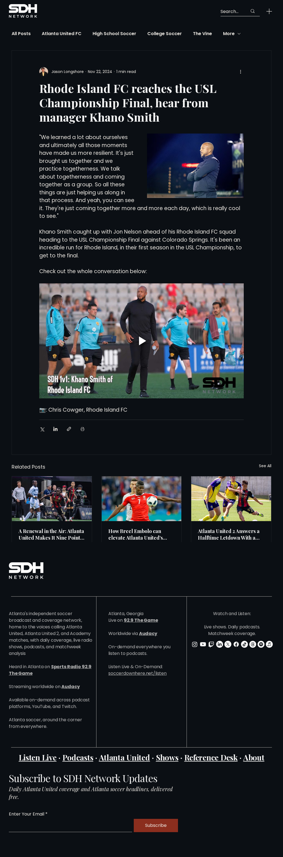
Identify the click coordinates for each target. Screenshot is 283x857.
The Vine (202, 33)
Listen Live (38, 757)
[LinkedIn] (219, 644)
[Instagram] (194, 644)
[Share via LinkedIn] (55, 429)
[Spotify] (261, 644)
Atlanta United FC (62, 33)
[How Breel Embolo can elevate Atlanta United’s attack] (142, 498)
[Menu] (269, 11)
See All (265, 466)
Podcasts (77, 757)
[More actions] (240, 71)
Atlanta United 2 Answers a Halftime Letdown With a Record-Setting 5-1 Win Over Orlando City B (231, 534)
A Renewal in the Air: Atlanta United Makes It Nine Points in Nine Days (51, 534)
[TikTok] (244, 644)
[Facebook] (236, 644)
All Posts (21, 33)
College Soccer (164, 33)
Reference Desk (211, 757)
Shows (167, 757)
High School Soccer (114, 33)
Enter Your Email (26, 814)
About (253, 757)
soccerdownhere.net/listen (137, 673)
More (229, 33)
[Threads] (252, 644)
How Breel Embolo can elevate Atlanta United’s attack (135, 534)
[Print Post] (82, 429)
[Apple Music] (269, 644)
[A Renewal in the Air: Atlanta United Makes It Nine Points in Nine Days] (52, 498)
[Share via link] (69, 429)
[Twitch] (211, 644)
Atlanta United (124, 757)
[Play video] (141, 340)
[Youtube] (203, 644)
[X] (227, 644)
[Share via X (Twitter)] (41, 429)
